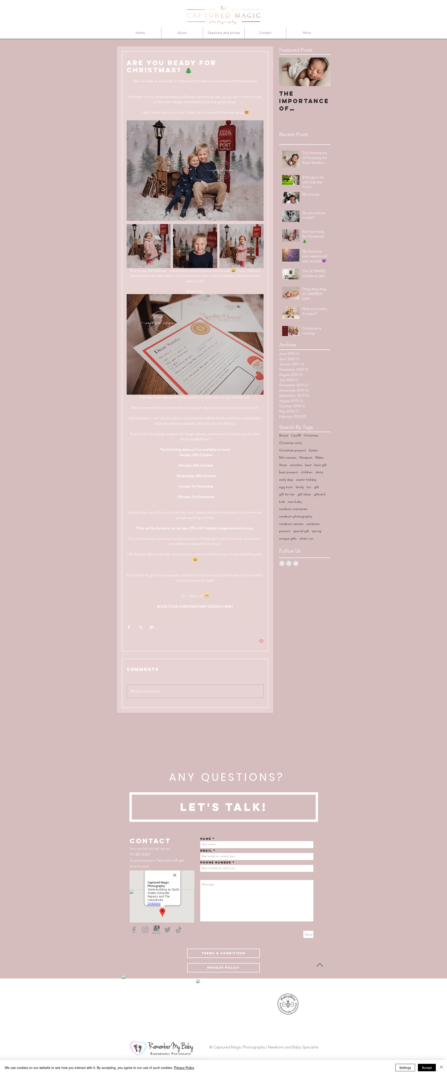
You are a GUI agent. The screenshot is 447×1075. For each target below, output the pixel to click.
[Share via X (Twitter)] (140, 627)
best (308, 465)
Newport (305, 457)
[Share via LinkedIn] (151, 627)
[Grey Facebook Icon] (134, 929)
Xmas (283, 465)
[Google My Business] (156, 929)
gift (316, 487)
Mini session (288, 457)
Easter (313, 450)
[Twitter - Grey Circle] (295, 563)
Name (205, 838)
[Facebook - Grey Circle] (281, 563)
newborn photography (295, 516)
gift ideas (304, 494)
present (285, 531)
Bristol (283, 435)
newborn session (291, 524)
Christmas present (292, 450)
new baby (295, 502)
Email (206, 850)
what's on (306, 538)
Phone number (215, 862)
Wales (319, 457)
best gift (320, 465)
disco (319, 472)
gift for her (287, 494)
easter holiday (306, 479)
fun (309, 487)
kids (282, 502)
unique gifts (288, 538)
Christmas (311, 435)
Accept (427, 1067)
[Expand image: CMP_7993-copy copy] (149, 246)
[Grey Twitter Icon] (167, 929)
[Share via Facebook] (129, 627)
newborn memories (293, 509)
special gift (301, 531)
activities (296, 465)
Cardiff (296, 435)
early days (286, 479)
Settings (405, 1067)
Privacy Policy (184, 1067)
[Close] (441, 1067)
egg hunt (286, 487)
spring (316, 531)
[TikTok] (178, 929)
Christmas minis (290, 443)
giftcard (319, 494)
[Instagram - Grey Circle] (288, 563)
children (307, 472)
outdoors (313, 524)
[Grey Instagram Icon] (145, 929)
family (300, 487)
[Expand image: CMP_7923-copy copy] (195, 246)
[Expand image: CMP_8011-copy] (242, 246)
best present (288, 472)
